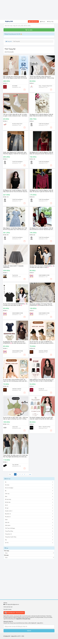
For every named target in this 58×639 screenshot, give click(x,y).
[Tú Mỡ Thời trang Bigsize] (33, 124)
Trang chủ (9, 41)
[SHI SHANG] (6, 87)
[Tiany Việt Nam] (6, 465)
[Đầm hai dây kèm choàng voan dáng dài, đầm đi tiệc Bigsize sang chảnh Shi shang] (15, 65)
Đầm (6, 496)
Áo (5, 482)
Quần (6, 519)
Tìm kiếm (29, 30)
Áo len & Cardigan (9, 487)
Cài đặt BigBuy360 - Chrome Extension (15, 612)
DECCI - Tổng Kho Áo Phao (44, 426)
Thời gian (6, 555)
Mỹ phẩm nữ (8, 513)
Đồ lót (6, 505)
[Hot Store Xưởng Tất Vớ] (6, 124)
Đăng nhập (50, 21)
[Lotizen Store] (6, 427)
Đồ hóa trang (8, 499)
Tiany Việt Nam (15, 464)
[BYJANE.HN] (33, 390)
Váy (6, 539)
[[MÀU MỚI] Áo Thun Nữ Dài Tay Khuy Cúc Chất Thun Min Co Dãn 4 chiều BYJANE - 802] (42, 368)
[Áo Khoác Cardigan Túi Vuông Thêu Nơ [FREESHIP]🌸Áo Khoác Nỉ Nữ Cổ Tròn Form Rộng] (42, 292)
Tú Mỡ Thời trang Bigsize (44, 123)
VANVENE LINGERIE (43, 351)
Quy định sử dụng (7, 609)
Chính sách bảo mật (8, 606)
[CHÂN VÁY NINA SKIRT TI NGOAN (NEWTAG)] (15, 255)
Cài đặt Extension (34, 21)
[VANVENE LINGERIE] (33, 352)
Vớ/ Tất (6, 542)
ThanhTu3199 (15, 275)
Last (30, 474)
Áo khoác (7, 485)
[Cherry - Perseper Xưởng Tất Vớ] (33, 87)
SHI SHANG (14, 85)
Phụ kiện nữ (7, 516)
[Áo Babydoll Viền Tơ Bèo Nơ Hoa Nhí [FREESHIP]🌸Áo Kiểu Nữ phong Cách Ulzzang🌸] (15, 330)
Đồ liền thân (7, 502)
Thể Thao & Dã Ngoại (10, 528)
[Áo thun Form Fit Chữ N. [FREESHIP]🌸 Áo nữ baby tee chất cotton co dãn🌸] (42, 255)
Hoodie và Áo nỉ (8, 511)
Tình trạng (6, 550)
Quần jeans (7, 525)
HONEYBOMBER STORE (44, 275)
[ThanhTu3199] (6, 276)
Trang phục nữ (8, 534)
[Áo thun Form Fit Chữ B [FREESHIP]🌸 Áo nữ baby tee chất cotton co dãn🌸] (15, 292)
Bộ (5, 490)
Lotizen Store (15, 426)
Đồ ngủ (6, 508)
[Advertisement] (29, 10)
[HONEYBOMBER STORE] (33, 276)
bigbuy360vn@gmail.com (13, 604)
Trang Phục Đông (9, 531)
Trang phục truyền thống (10, 537)
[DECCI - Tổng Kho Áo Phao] (33, 427)
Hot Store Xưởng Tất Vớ (17, 123)
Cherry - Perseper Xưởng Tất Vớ (45, 85)
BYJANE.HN (41, 388)
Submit (29, 630)
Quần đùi (7, 522)
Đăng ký (43, 21)
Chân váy (7, 493)
